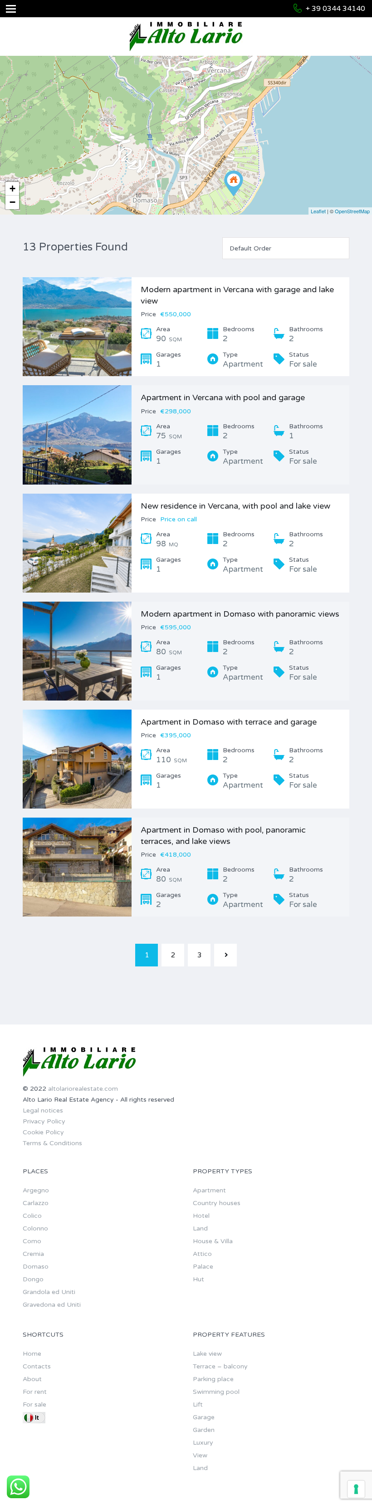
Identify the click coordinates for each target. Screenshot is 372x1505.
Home (32, 1354)
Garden (204, 1430)
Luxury (203, 1442)
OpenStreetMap (352, 211)
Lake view (207, 1354)
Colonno (35, 1228)
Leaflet (318, 211)
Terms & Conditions (52, 1143)
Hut (198, 1279)
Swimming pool (216, 1392)
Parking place (213, 1379)
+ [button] (12, 188)
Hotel (201, 1216)
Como (32, 1241)
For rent (35, 1392)
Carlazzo (36, 1203)
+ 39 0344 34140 (335, 8)
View (200, 1455)
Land (200, 1228)
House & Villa (213, 1241)
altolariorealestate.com (83, 1089)
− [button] (12, 202)
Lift (198, 1404)
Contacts (37, 1366)
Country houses (216, 1203)
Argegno (36, 1190)
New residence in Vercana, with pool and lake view (235, 506)
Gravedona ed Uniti (52, 1305)
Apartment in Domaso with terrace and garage (229, 722)
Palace (203, 1266)
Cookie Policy (43, 1132)
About (32, 1379)
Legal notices (43, 1110)
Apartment (209, 1190)
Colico (32, 1216)
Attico (202, 1254)
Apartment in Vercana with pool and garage (223, 397)
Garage (204, 1417)
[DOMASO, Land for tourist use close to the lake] (233, 183)
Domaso (36, 1266)
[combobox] (285, 248)
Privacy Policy (44, 1121)
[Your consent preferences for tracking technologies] (356, 1489)
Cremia (33, 1254)
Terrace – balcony (220, 1366)
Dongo (33, 1279)
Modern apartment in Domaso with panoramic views (240, 614)
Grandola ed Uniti (49, 1292)
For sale (34, 1404)
